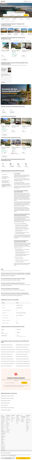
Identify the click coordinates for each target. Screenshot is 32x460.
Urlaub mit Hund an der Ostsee (3, 419)
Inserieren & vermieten (17, 417)
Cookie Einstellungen (8, 458)
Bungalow (7, 417)
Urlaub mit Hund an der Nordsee (3, 421)
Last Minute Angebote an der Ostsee (3, 440)
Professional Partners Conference (22, 421)
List (23, 336)
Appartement (7, 423)
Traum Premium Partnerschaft (18, 419)
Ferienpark (7, 422)
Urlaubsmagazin (13, 417)
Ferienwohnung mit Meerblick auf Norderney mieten (3, 431)
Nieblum (6, 333)
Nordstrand (16, 33)
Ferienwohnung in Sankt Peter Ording (3, 451)
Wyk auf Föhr (30, 33)
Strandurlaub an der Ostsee (3, 425)
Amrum (2, 33)
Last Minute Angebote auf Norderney (2, 443)
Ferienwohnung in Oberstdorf (3, 449)
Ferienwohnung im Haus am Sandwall (4, 70)
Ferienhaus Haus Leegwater (26, 147)
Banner (17, 421)
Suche (12, 416)
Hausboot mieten (8, 416)
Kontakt (12, 421)
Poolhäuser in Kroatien (2, 429)
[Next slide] (30, 49)
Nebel (2, 330)
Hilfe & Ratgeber (18, 420)
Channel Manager (23, 417)
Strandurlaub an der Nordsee (3, 427)
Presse (27, 417)
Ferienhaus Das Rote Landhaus (16, 50)
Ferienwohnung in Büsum (3, 445)
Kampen (25, 336)
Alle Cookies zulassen (23, 458)
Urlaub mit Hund (3, 417)
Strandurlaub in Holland (3, 423)
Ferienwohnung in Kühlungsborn (3, 447)
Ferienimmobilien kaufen (28, 420)
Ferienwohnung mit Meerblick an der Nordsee (3, 434)
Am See (7, 427)
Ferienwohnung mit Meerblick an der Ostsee (3, 437)
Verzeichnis (27, 429)
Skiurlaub (7, 428)
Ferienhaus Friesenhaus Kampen (16, 147)
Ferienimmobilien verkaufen (28, 422)
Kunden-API (22, 418)
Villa (6, 421)
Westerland (9, 33)
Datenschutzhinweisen (13, 455)
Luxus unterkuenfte (8, 429)
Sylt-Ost (22, 33)
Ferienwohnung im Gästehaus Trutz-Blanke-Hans (8, 50)
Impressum (27, 426)
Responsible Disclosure (27, 428)
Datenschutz (27, 425)
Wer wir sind (27, 416)
